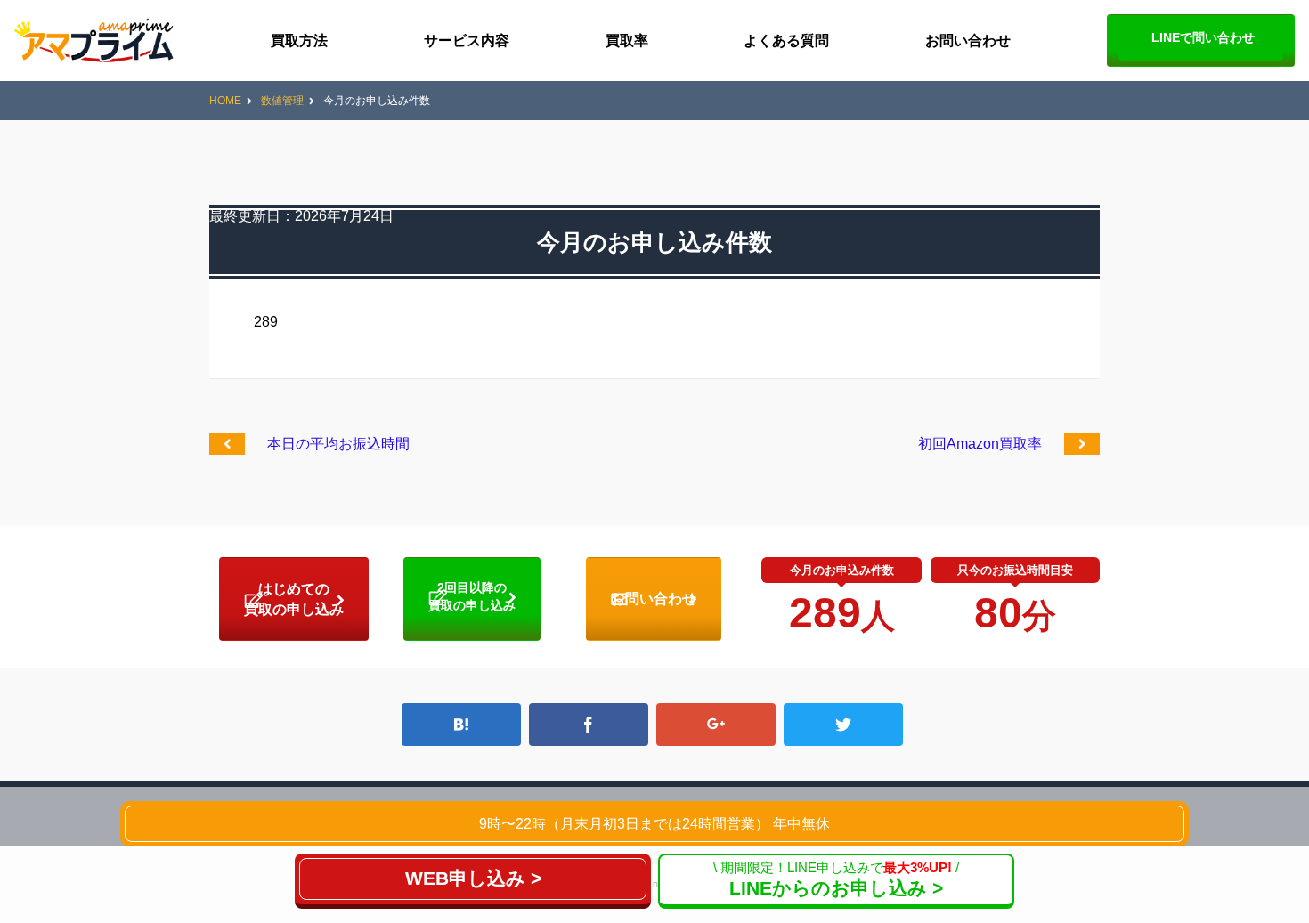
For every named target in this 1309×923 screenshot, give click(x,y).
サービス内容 (466, 40)
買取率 (627, 40)
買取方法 (299, 40)
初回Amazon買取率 (980, 443)
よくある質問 (786, 40)
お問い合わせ (968, 40)
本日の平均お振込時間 (338, 443)
